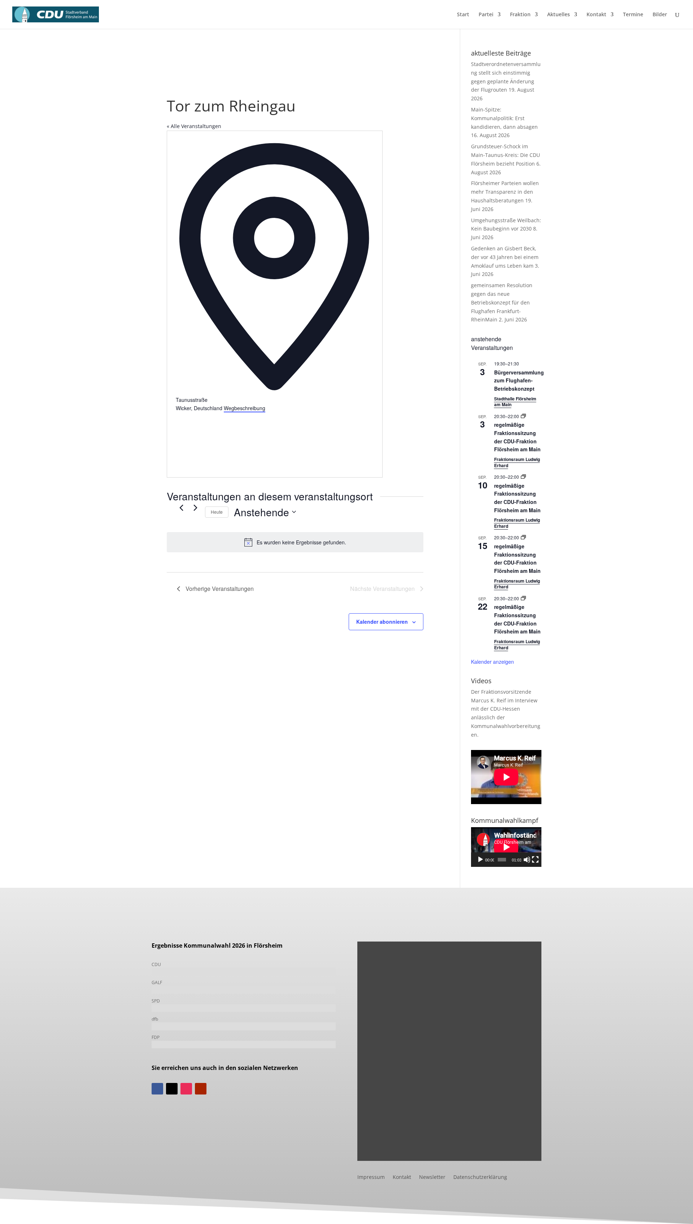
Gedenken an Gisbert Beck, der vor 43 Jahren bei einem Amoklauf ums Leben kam (505, 257)
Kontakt (596, 15)
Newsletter (432, 1177)
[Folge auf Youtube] (200, 1088)
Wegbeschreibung (244, 408)
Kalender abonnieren (382, 621)
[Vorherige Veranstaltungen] (181, 508)
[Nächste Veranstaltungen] (195, 508)
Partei (486, 15)
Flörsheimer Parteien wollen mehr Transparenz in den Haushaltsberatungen (505, 192)
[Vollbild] (535, 859)
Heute (217, 512)
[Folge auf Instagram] (186, 1088)
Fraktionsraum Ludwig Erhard (517, 462)
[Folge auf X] (172, 1088)
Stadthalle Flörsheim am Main (515, 401)
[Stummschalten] (527, 859)
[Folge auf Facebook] (157, 1088)
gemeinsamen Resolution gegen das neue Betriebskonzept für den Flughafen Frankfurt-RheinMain (501, 302)
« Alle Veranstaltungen (194, 126)
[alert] (295, 542)
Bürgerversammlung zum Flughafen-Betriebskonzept (519, 380)
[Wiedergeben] (480, 859)
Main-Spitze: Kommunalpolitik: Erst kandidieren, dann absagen (504, 118)
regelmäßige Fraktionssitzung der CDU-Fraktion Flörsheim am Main (517, 498)
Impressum (371, 1177)
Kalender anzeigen (492, 661)
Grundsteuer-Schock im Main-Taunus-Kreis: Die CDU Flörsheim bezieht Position (505, 155)
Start (463, 15)
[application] (506, 847)
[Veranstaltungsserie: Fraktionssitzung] (523, 416)
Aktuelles (558, 15)
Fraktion (520, 15)
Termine (633, 15)
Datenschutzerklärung (480, 1177)
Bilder (660, 15)
